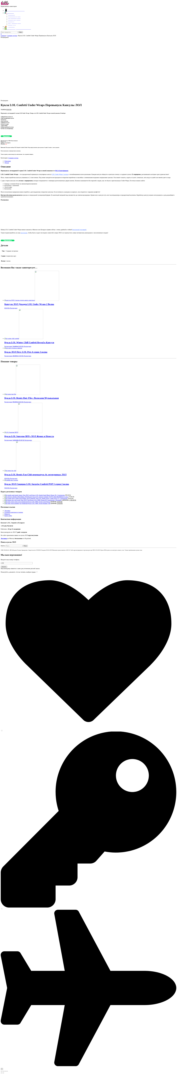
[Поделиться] (3, 1071)
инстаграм (24, 233)
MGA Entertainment (61, 170)
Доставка (7, 510)
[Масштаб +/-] (7, 1071)
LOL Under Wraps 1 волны (60, 174)
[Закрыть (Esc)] (1, 1071)
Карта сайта (8, 515)
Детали (6, 163)
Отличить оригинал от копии (13, 512)
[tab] (90, 161)
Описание (7, 161)
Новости (7, 514)
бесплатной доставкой (79, 229)
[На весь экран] (5, 1071)
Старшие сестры (12, 35)
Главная (3, 35)
